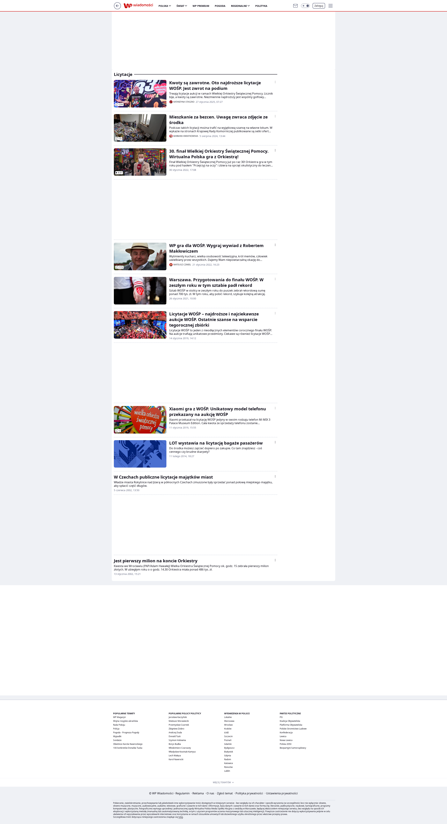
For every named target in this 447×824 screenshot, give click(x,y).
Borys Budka (175, 744)
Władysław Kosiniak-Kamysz (182, 751)
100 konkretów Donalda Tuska (127, 747)
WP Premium (201, 6)
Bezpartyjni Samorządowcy (293, 747)
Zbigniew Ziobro (176, 728)
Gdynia (227, 755)
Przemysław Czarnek (179, 724)
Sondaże (117, 740)
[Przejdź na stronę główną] (117, 8)
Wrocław (228, 724)
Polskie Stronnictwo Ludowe (293, 728)
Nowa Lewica (286, 740)
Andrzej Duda (175, 732)
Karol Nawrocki (176, 759)
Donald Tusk (175, 736)
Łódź (226, 732)
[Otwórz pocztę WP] (295, 6)
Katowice (228, 763)
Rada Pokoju (119, 724)
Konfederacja (286, 732)
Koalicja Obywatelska (290, 720)
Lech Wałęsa (175, 755)
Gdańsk (228, 744)
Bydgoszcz (229, 747)
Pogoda (220, 6)
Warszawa (229, 720)
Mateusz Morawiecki (179, 720)
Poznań (227, 740)
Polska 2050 (285, 744)
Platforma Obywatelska (291, 724)
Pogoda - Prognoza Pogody (126, 732)
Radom (227, 759)
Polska (163, 6)
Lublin (227, 770)
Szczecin (228, 736)
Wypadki (117, 736)
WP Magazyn (119, 717)
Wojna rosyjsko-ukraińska (125, 720)
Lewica (283, 736)
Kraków (227, 728)
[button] (305, 6)
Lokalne (228, 717)
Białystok (228, 751)
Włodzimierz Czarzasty (180, 747)
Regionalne (239, 6)
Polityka (261, 6)
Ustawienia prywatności (281, 793)
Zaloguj (318, 5)
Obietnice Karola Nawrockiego (127, 744)
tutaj (180, 816)
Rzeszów (228, 767)
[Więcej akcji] (275, 82)
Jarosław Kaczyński (178, 717)
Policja (116, 728)
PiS (281, 717)
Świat (180, 6)
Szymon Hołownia (177, 740)
